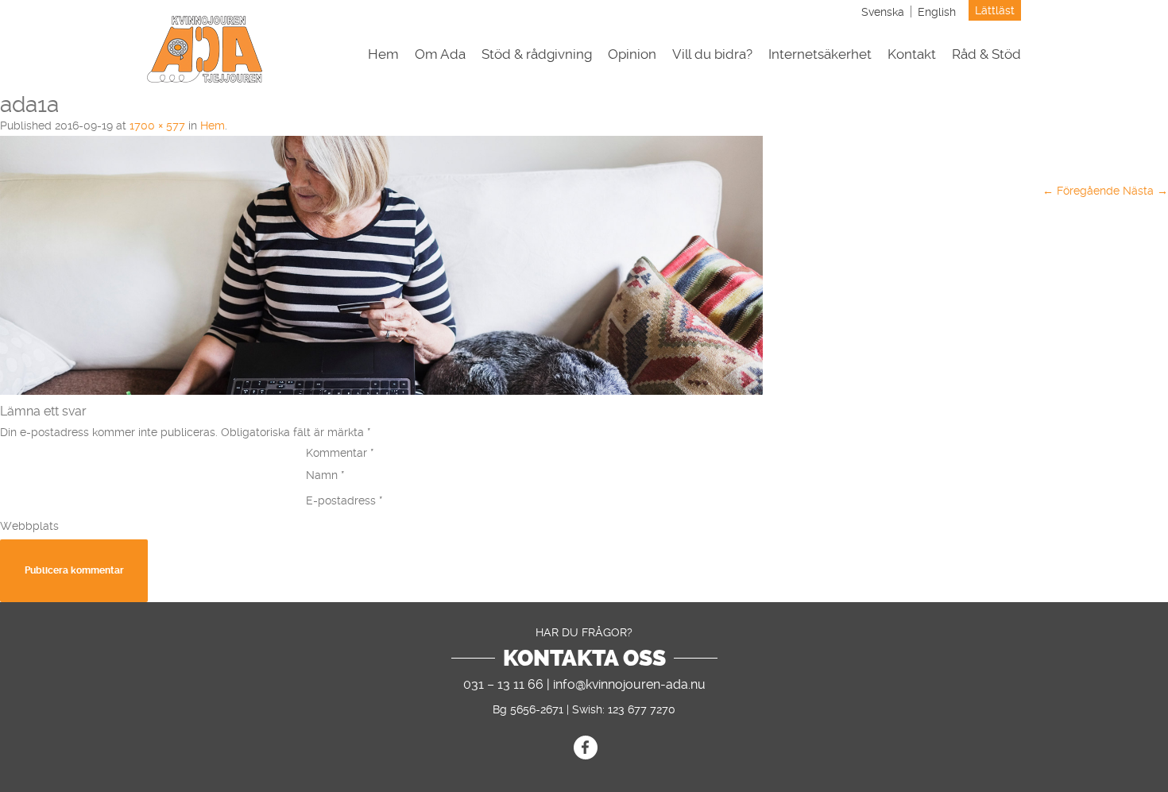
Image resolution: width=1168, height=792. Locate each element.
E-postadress (344, 500)
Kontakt (912, 54)
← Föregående (1081, 190)
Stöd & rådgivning (537, 54)
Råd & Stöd (986, 54)
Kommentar (340, 452)
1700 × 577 (157, 125)
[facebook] (586, 747)
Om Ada (440, 54)
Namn (325, 475)
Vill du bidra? (712, 54)
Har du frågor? (584, 632)
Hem (383, 54)
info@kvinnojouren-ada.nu (629, 684)
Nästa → (1145, 190)
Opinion (632, 54)
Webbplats (29, 526)
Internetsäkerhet (820, 54)
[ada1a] (381, 390)
